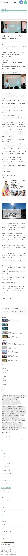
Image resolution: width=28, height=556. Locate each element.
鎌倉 (17, 429)
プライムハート (5, 366)
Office (17, 395)
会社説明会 (4, 368)
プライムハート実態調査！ (18, 406)
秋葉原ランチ (19, 427)
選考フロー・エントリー (6, 528)
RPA (6, 397)
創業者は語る (4, 372)
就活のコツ (11, 415)
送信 (21, 439)
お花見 (22, 397)
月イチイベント (15, 418)
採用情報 (3, 378)
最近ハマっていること (6, 418)
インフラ (3, 511)
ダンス (19, 402)
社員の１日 (10, 424)
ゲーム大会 (17, 401)
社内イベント (4, 382)
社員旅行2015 (19, 425)
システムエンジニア (5, 500)
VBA (14, 397)
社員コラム (15, 424)
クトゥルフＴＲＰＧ (6, 401)
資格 (9, 429)
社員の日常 (4, 389)
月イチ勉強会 (22, 418)
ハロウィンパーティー (6, 404)
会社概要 (3, 453)
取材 (24, 413)
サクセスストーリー (6, 402)
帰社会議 (22, 415)
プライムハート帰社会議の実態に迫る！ (10, 408)
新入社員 (17, 417)
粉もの (24, 427)
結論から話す (4, 429)
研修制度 (3, 538)
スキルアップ (13, 402)
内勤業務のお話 (13, 413)
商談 (3, 415)
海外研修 (23, 420)
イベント (4, 399)
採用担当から (4, 380)
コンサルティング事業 (6, 470)
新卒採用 (4, 521)
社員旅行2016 (5, 427)
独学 (3, 422)
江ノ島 (10, 420)
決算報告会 (15, 420)
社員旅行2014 (12, 425)
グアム (12, 401)
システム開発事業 (5, 466)
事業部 (3, 411)
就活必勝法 (16, 415)
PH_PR (24, 395)
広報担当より (4, 376)
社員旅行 (20, 424)
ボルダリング (21, 408)
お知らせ (18, 397)
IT (7, 395)
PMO (3, 397)
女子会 (6, 415)
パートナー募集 (5, 484)
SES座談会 (10, 397)
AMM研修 (4, 395)
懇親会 (8, 417)
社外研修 (3, 391)
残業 (7, 420)
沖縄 (19, 420)
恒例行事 (4, 417)
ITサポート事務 (12, 395)
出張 (18, 413)
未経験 (3, 420)
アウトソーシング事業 (6, 463)
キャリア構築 (15, 399)
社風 (15, 427)
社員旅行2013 (5, 425)
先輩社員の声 (4, 535)
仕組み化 (7, 411)
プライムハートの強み (6, 490)
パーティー (14, 404)
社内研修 (13, 17)
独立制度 (3, 507)
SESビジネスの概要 (5, 480)
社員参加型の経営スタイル (7, 494)
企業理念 (3, 456)
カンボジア (9, 399)
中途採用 (4, 524)
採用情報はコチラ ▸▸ (7, 298)
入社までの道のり (5, 370)
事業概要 (3, 460)
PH (21, 395)
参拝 (2, 374)
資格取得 (13, 429)
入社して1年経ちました (21, 411)
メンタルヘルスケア (6, 410)
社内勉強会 (4, 384)
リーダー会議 (13, 410)
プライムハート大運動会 (7, 406)
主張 (25, 410)
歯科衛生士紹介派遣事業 (6, 477)
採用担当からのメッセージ (7, 531)
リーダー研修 (20, 410)
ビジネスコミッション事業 (7, 473)
